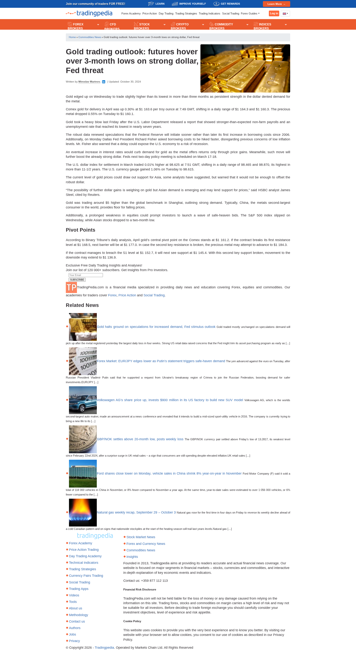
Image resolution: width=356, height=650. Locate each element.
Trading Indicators (209, 13)
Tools (73, 602)
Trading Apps (78, 589)
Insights (132, 557)
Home (72, 37)
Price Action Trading (84, 550)
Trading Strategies (186, 13)
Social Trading (230, 13)
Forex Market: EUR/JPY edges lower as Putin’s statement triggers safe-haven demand (161, 361)
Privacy (74, 641)
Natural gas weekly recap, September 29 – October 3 (136, 512)
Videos (74, 595)
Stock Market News (140, 537)
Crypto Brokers (180, 26)
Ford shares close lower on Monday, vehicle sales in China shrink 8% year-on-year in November (169, 473)
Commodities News (89, 37)
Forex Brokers (75, 26)
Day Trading (166, 13)
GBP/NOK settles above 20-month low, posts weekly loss (140, 439)
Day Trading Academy (85, 556)
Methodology (78, 615)
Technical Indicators (83, 563)
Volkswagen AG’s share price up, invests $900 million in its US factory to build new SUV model (170, 400)
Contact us (77, 621)
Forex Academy (131, 13)
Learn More (275, 3)
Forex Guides (249, 13)
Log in (274, 13)
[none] (285, 13)
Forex (112, 295)
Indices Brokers (262, 26)
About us (75, 608)
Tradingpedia (104, 647)
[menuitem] (285, 13)
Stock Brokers (142, 26)
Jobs (72, 634)
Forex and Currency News (145, 544)
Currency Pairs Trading (86, 575)
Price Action (149, 13)
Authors (74, 628)
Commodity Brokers (221, 26)
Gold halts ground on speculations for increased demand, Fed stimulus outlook (156, 326)
